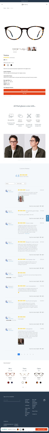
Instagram (16, 424)
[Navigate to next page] (33, 354)
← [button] (6, 377)
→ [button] (13, 377)
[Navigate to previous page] (16, 354)
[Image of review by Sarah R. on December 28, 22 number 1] (21, 341)
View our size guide (7, 96)
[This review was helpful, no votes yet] (40, 206)
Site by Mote (31, 431)
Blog (26, 415)
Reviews (26, 414)
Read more (27, 233)
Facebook (16, 425)
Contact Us (34, 414)
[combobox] (10, 183)
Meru (8, 8)
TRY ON (24, 93)
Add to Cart (24, 90)
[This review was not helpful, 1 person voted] (42, 237)
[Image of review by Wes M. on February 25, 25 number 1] (21, 199)
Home (5, 8)
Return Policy (35, 411)
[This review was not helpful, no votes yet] (42, 206)
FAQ (33, 408)
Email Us (5, 425)
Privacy (27, 431)
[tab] (23, 387)
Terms (25, 431)
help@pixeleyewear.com (9, 424)
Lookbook (27, 405)
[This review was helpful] (40, 254)
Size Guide (27, 402)
